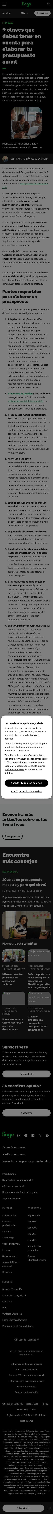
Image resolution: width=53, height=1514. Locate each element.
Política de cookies (14, 769)
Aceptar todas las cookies (26, 782)
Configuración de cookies (26, 791)
